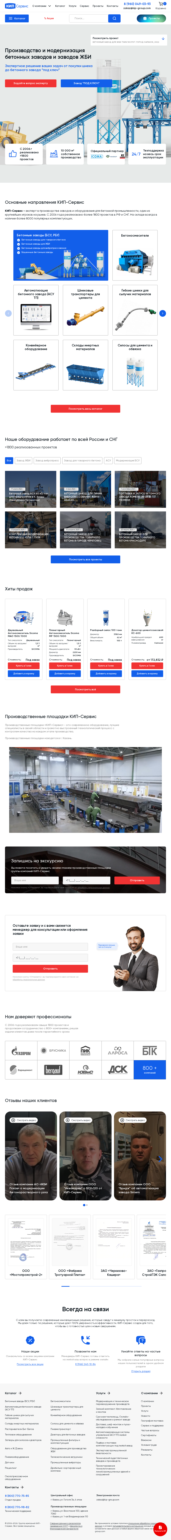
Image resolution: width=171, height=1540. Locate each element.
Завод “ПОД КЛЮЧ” (87, 83)
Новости (145, 1416)
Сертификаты (148, 1435)
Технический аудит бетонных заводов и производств (112, 1459)
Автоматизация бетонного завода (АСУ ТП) (36, 294)
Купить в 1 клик (24, 665)
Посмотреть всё (85, 689)
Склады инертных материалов (85, 347)
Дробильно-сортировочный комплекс (66, 1469)
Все (9, 460)
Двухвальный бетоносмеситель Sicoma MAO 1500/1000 (23, 633)
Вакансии (146, 1440)
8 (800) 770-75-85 (17, 1495)
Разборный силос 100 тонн (106, 630)
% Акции (49, 18)
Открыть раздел (140, 1371)
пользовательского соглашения (128, 1526)
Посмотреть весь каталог (85, 408)
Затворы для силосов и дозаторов (23, 1440)
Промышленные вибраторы (66, 1462)
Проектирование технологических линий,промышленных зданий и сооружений (113, 1470)
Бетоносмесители (135, 235)
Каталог (60, 6)
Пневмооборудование (17, 1457)
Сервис (84, 6)
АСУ (108, 460)
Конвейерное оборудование (36, 347)
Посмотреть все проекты (85, 559)
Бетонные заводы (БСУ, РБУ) (38, 235)
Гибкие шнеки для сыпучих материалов (135, 292)
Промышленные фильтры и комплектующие (65, 1441)
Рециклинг (11, 1468)
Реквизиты (146, 1449)
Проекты (98, 6)
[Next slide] (162, 313)
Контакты (112, 6)
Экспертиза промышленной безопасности (111, 1452)
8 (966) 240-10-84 (85, 1364)
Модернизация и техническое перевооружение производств (112, 1402)
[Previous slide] (8, 313)
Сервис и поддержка (152, 1425)
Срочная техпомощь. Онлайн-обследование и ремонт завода (113, 1418)
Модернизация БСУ (128, 460)
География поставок (152, 1420)
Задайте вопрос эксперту (31, 83)
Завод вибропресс (47, 460)
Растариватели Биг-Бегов (19, 1429)
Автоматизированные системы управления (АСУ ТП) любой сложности (113, 1435)
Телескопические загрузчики (66, 1457)
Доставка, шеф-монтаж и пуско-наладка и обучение (113, 1426)
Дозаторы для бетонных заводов (68, 1434)
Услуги (72, 6)
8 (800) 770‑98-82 (17, 1507)
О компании (147, 1401)
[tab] (84, 1205)
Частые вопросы (150, 1430)
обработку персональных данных (93, 887)
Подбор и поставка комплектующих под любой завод (114, 1444)
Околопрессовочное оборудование (16, 1477)
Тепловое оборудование (18, 1434)
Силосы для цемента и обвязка (135, 347)
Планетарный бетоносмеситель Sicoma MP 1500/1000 (64, 633)
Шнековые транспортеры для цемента (85, 294)
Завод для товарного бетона (82, 460)
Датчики (9, 1462)
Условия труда (149, 1445)
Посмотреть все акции (30, 1364)
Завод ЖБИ (23, 460)
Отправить (137, 880)
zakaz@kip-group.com (137, 8)
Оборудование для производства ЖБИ (68, 1450)
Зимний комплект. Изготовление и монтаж (113, 1410)
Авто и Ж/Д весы (14, 1448)
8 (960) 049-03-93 (137, 4)
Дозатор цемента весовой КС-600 (147, 632)
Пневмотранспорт (61, 1429)
